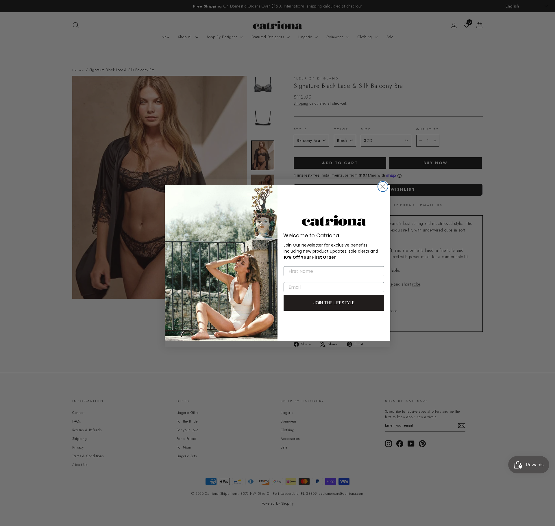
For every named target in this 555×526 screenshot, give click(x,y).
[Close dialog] (383, 186)
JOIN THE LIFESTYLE (334, 303)
